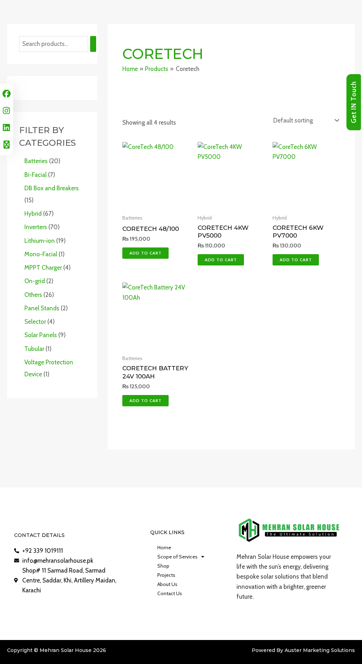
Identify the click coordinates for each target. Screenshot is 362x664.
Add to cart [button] (145, 253)
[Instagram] (6, 110)
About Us (167, 584)
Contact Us (169, 593)
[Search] (93, 44)
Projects (166, 575)
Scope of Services (177, 557)
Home (164, 547)
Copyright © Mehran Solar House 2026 (56, 650)
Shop (163, 566)
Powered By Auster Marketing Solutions (303, 650)
